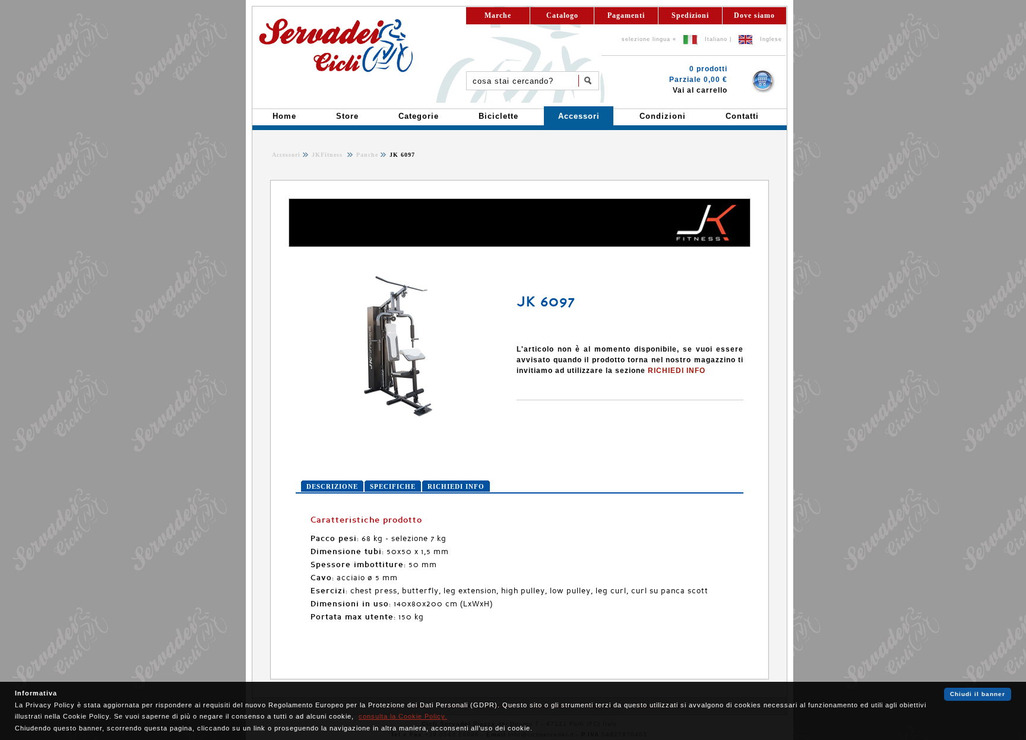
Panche (366, 154)
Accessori (286, 154)
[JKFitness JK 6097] (400, 418)
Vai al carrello (700, 90)
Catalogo (562, 15)
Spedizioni (690, 15)
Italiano (716, 39)
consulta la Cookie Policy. (403, 716)
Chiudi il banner (977, 694)
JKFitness (328, 154)
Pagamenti (626, 15)
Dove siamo (754, 15)
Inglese (771, 39)
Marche (497, 15)
